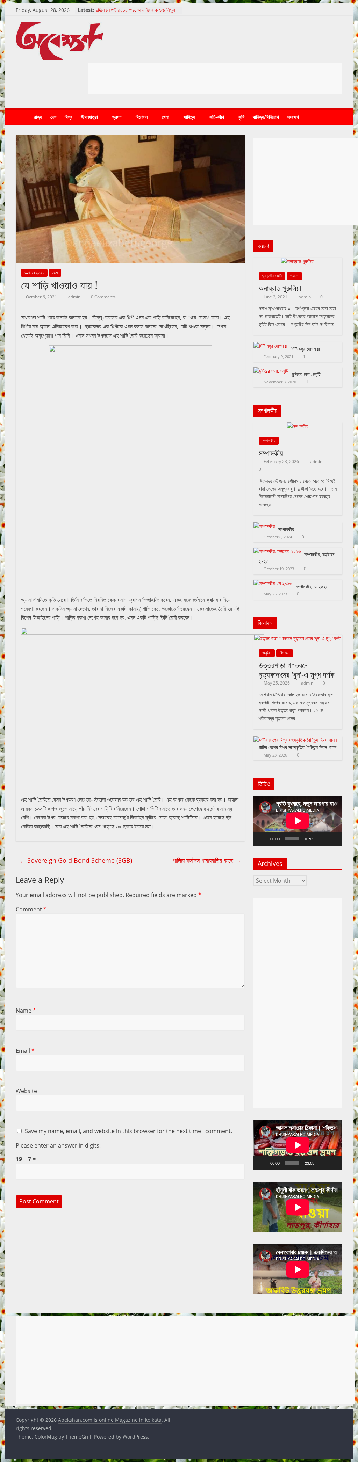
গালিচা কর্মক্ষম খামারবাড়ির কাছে (207, 860)
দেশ (53, 117)
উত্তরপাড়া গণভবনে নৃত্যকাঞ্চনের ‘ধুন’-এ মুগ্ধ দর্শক (297, 669)
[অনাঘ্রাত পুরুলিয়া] (297, 261)
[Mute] (321, 838)
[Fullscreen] (333, 838)
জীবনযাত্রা (89, 117)
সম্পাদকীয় (268, 440)
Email (25, 1051)
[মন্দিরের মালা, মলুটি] (270, 371)
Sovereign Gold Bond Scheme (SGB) (75, 860)
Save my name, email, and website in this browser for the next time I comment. (128, 1131)
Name (26, 1010)
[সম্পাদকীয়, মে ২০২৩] (272, 583)
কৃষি (241, 117)
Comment (31, 909)
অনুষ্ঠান (266, 653)
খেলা (165, 117)
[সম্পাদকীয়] (297, 426)
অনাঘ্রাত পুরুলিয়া (280, 288)
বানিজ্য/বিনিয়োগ (266, 117)
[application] (297, 821)
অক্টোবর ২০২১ (34, 273)
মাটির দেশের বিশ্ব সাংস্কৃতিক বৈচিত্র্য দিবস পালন (297, 747)
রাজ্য (38, 117)
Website (26, 1091)
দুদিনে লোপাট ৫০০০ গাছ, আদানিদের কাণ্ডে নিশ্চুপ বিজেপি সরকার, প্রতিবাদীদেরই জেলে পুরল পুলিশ (135, 13)
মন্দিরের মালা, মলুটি (306, 374)
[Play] (262, 838)
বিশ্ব (68, 117)
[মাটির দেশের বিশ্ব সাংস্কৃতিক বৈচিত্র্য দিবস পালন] (295, 740)
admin (74, 297)
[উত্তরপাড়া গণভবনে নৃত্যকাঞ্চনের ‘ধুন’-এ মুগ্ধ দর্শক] (297, 638)
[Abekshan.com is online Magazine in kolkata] (23, 117)
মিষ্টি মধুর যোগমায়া (305, 349)
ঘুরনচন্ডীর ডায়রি (272, 276)
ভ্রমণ (116, 117)
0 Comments (103, 297)
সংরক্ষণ (293, 117)
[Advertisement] (215, 78)
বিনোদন (142, 117)
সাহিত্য (189, 117)
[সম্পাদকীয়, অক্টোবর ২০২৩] (277, 551)
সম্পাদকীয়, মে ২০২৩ (311, 586)
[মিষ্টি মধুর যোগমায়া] (270, 345)
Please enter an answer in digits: (58, 1145)
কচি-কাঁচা (216, 117)
